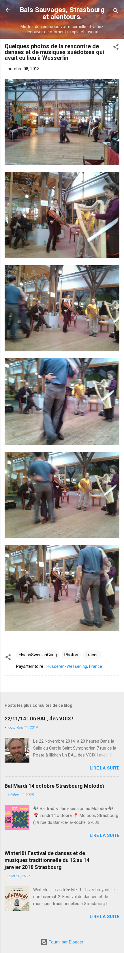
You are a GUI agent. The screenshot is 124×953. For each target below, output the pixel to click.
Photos (71, 654)
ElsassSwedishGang (38, 654)
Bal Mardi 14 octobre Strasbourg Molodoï (54, 786)
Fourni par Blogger (65, 942)
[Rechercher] (115, 12)
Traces (92, 654)
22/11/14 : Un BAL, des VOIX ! (39, 718)
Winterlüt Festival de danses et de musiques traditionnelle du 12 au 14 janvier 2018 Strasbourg (47, 860)
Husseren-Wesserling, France (74, 666)
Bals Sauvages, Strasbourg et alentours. (62, 13)
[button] (115, 47)
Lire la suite (104, 768)
